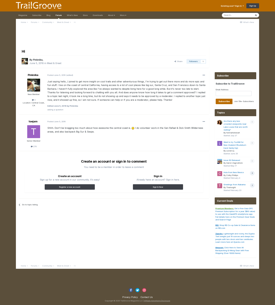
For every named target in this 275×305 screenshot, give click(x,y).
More (122, 15)
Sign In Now (158, 187)
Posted (56, 75)
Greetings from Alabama (234, 184)
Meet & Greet (54, 63)
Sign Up (252, 6)
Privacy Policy (130, 297)
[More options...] (204, 75)
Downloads (98, 15)
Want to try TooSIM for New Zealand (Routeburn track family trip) (235, 145)
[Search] (256, 15)
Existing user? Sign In (232, 6)
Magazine (22, 15)
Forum (59, 15)
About (111, 15)
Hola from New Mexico (234, 172)
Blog (48, 15)
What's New (72, 15)
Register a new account (69, 187)
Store (85, 15)
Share (179, 61)
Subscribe (36, 15)
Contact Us (147, 297)
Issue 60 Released (232, 160)
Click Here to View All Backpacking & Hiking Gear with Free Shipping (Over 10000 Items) (232, 250)
